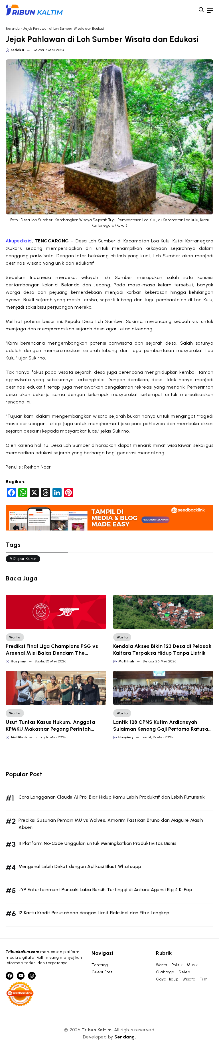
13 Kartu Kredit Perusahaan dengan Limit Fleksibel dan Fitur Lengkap (94, 912)
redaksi (17, 50)
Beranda (13, 29)
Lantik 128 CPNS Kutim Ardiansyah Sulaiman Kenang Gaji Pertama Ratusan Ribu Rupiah (162, 729)
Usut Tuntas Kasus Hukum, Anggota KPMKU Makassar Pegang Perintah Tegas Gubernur (50, 729)
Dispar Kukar (24, 558)
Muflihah (126, 661)
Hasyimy (18, 661)
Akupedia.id (19, 241)
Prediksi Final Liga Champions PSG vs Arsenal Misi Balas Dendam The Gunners (52, 653)
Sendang (124, 1037)
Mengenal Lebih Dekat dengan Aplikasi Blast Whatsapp (80, 866)
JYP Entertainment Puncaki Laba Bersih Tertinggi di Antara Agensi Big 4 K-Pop (105, 889)
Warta (15, 637)
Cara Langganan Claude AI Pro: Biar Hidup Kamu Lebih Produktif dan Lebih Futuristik (112, 797)
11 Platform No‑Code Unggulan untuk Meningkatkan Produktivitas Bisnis (98, 843)
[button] (201, 10)
